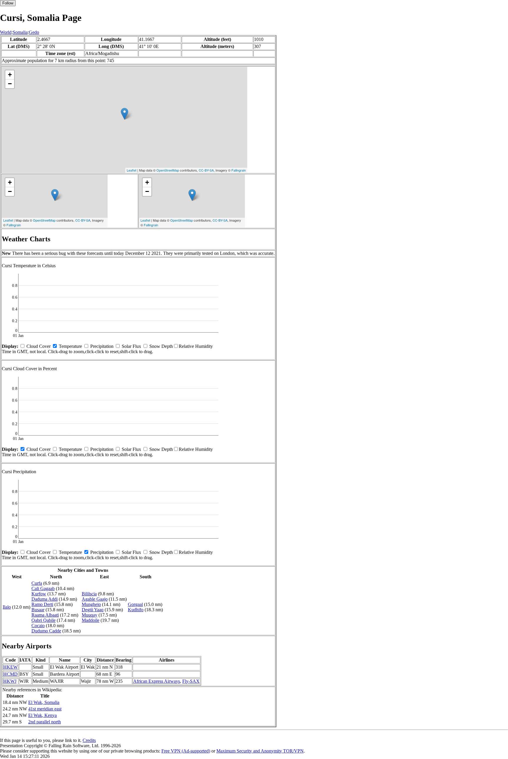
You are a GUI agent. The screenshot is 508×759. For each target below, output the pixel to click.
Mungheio (91, 604)
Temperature (70, 346)
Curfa (36, 583)
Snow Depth (161, 346)
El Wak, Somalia (43, 702)
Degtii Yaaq (92, 609)
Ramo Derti (42, 604)
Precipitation (101, 346)
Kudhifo (135, 609)
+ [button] (10, 74)
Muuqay (89, 614)
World (5, 32)
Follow (7, 3)
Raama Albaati (45, 614)
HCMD (10, 674)
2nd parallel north (44, 721)
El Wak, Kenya (42, 715)
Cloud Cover (38, 346)
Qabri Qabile (43, 620)
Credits (89, 740)
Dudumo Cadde (46, 630)
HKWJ (9, 681)
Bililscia (89, 593)
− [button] (10, 83)
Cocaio (38, 625)
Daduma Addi (44, 599)
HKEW (10, 667)
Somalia (20, 32)
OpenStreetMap (167, 170)
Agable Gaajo (95, 599)
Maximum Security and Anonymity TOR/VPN (260, 750)
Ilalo (7, 606)
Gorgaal (135, 604)
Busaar (37, 609)
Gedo (34, 32)
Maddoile (90, 620)
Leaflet (131, 170)
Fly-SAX (191, 681)
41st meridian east (44, 708)
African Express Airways (156, 681)
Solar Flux (131, 346)
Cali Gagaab (43, 588)
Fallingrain (238, 170)
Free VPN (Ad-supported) (185, 750)
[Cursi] (124, 114)
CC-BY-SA (206, 170)
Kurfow (38, 593)
